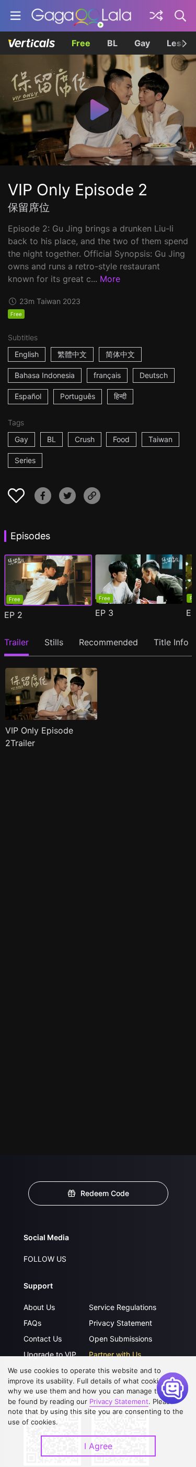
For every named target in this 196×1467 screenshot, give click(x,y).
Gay (142, 43)
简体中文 (120, 354)
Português (77, 396)
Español (28, 396)
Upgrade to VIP (50, 1354)
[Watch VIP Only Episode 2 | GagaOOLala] (81, 16)
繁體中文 (72, 354)
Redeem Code (104, 1193)
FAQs (32, 1322)
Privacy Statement (120, 1322)
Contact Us (43, 1338)
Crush (85, 439)
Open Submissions (120, 1338)
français (107, 375)
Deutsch (154, 375)
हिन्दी (120, 396)
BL (112, 43)
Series (25, 460)
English (27, 354)
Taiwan (160, 439)
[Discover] (156, 16)
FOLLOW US (45, 1258)
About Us (39, 1307)
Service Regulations (122, 1307)
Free (81, 43)
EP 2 (13, 615)
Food (121, 439)
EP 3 (104, 612)
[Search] (180, 16)
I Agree (98, 1446)
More (110, 279)
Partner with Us (115, 1354)
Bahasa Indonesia (45, 375)
